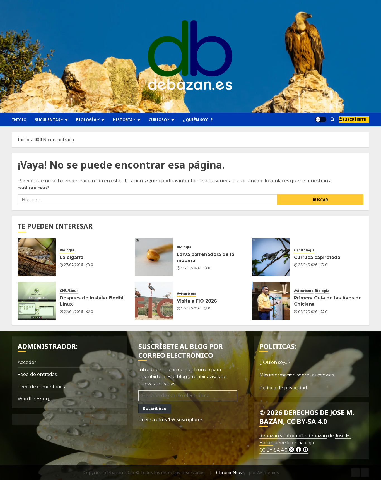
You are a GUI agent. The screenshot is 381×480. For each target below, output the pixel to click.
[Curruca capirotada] (271, 257)
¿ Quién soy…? (198, 119)
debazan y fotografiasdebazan (293, 435)
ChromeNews (230, 472)
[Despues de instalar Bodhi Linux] (37, 301)
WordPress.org (34, 398)
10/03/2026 (190, 308)
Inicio (19, 119)
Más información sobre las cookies (296, 375)
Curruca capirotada (317, 257)
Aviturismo (186, 294)
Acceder (27, 362)
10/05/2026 (190, 268)
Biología (86, 119)
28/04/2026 (307, 265)
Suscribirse (155, 408)
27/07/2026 (73, 265)
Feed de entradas (37, 374)
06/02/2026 (307, 311)
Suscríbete (354, 119)
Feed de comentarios (41, 386)
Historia (123, 119)
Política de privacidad (283, 387)
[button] (332, 119)
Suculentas (47, 119)
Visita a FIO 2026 (197, 301)
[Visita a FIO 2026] (154, 301)
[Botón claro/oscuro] (320, 119)
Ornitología (304, 250)
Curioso (158, 119)
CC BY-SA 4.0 (273, 450)
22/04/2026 (73, 311)
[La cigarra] (37, 257)
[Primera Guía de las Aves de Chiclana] (271, 301)
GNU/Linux (69, 291)
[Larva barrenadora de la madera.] (154, 257)
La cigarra (71, 257)
